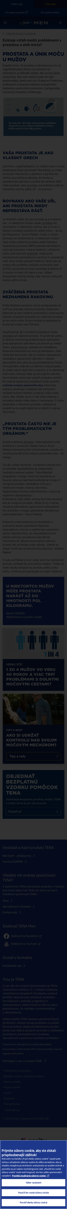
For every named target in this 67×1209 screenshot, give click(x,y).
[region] (33, 1174)
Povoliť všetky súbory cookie (33, 1202)
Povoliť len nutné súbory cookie (33, 1192)
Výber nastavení (33, 1182)
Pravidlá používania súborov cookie (29, 1175)
